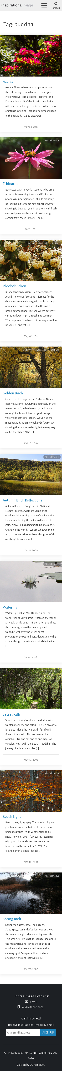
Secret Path (11, 714)
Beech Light (12, 817)
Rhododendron (14, 286)
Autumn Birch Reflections (22, 500)
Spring (56, 38)
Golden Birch (13, 393)
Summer (55, 243)
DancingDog (37, 1064)
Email (33, 1001)
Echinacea (10, 184)
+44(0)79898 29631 (33, 1007)
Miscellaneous (52, 140)
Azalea (8, 82)
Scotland (42, 243)
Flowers (45, 38)
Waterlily (10, 607)
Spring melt (12, 919)
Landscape (40, 350)
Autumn (27, 350)
